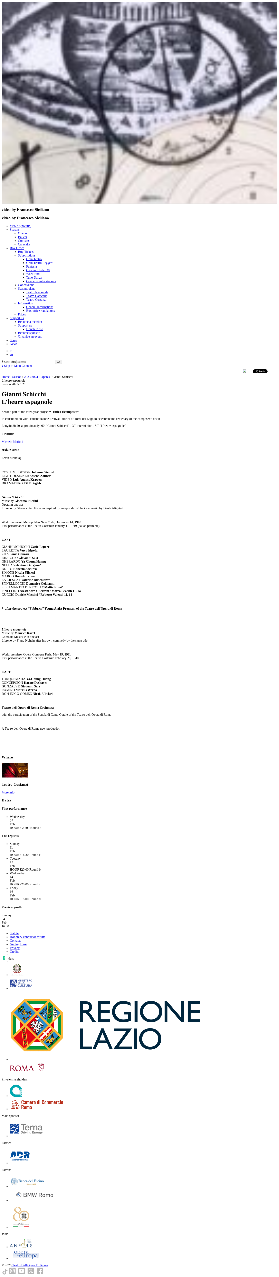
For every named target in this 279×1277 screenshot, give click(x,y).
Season (14, 229)
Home (6, 377)
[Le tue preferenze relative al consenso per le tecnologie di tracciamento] (4, 958)
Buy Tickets (25, 251)
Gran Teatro (34, 259)
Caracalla (24, 244)
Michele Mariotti (12, 441)
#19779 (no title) (20, 226)
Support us (17, 318)
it (10, 351)
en (11, 354)
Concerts (23, 240)
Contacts (15, 940)
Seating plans (26, 288)
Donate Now (34, 329)
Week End (33, 274)
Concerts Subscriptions (41, 281)
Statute (14, 933)
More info (8, 792)
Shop (13, 340)
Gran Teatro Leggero (39, 262)
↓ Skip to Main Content (17, 365)
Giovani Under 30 (38, 270)
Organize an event (29, 336)
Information (25, 303)
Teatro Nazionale (37, 292)
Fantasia (31, 266)
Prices (22, 314)
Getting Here (18, 944)
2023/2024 (31, 377)
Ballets (22, 237)
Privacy (15, 948)
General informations (39, 307)
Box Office (17, 248)
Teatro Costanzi (36, 299)
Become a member (30, 321)
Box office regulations (40, 310)
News (13, 344)
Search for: (9, 361)
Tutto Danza (34, 277)
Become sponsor (28, 333)
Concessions (26, 285)
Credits (14, 951)
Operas (22, 233)
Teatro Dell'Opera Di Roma (29, 1265)
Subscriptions (26, 255)
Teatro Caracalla (36, 296)
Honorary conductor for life (27, 937)
